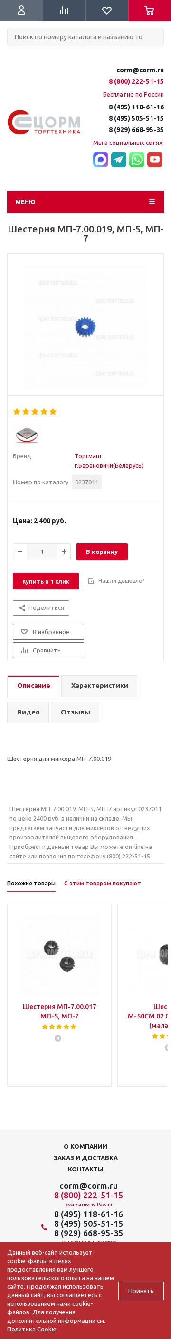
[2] (26, 412)
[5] (53, 412)
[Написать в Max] (100, 160)
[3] (35, 412)
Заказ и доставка (86, 1157)
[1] (17, 412)
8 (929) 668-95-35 (136, 129)
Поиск (12, 54)
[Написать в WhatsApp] (136, 160)
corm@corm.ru (140, 70)
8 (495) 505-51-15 (136, 118)
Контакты (86, 1169)
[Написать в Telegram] (118, 160)
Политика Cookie (32, 1329)
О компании (85, 1146)
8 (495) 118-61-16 (136, 107)
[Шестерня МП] (85, 327)
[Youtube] (154, 160)
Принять (141, 1290)
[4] (44, 412)
